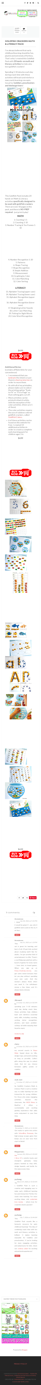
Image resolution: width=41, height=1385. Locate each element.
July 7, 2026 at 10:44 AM (28, 1217)
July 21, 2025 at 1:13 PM (28, 942)
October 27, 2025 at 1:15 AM (26, 1082)
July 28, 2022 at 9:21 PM (28, 921)
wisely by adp (19, 1034)
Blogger (24, 1350)
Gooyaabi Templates (20, 1382)
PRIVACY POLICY (20, 1364)
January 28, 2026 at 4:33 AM (27, 1154)
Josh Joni (18, 1080)
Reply (17, 935)
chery (17, 1044)
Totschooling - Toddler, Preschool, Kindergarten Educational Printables (21, 1375)
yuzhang (18, 1179)
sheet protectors (22, 380)
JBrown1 (18, 1000)
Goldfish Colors (15, 417)
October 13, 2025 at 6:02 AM (26, 1003)
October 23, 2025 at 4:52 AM (26, 1046)
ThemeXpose (19, 1379)
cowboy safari (23, 1248)
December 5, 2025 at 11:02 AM (26, 1128)
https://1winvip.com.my (23, 971)
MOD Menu (30, 1102)
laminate (12, 378)
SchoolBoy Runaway (26, 1133)
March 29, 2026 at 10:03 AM (27, 1182)
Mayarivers (19, 1152)
